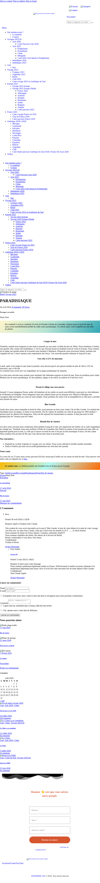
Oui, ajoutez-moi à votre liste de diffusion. (20, 610)
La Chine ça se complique (8, 728)
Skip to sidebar (19, 1)
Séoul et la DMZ (5, 763)
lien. (25, 459)
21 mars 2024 (5, 640)
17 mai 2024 (5, 627)
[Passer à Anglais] (73, 10)
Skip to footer (31, 1)
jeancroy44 (14, 554)
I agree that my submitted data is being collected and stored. (27, 606)
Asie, (2, 705)
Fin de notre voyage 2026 (8, 711)
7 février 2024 (6, 653)
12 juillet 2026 (6, 733)
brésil (7, 473)
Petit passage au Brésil (7, 645)
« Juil (2, 701)
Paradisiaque (31, 473)
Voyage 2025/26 (17, 723)
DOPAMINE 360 (38, 876)
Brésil (2, 294)
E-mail (2, 591)
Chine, (8, 723)
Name (2, 588)
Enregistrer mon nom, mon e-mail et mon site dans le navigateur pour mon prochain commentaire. (43, 596)
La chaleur (3, 658)
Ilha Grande (21, 473)
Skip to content (6, 1)
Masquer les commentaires (11, 503)
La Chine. (3, 745)
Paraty (38, 473)
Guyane (12, 473)
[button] (3, 475)
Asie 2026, (9, 705)
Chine (16, 705)
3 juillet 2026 (5, 751)
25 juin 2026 (5, 768)
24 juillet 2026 (6, 716)
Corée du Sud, (11, 758)
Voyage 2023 (10, 294)
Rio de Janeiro (47, 473)
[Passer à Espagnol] (85, 6)
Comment (4, 603)
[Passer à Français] (73, 6)
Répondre (15, 547)
